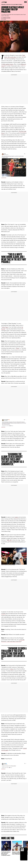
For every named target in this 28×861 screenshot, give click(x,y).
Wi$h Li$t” (9, 540)
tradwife (3, 613)
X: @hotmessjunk (3, 177)
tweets (16, 517)
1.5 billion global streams (7, 64)
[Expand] (22, 848)
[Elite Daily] (4, 2)
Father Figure (5, 327)
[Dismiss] (26, 848)
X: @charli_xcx (3, 768)
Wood (17, 348)
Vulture (11, 669)
